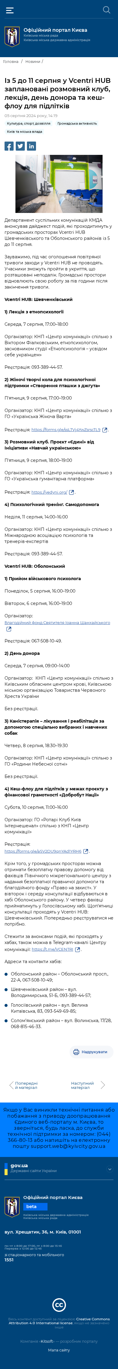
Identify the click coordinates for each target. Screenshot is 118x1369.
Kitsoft (47, 1341)
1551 (9, 1260)
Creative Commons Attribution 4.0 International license (59, 1321)
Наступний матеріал (82, 1085)
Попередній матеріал (26, 1085)
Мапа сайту (59, 1350)
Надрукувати (94, 1052)
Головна (10, 61)
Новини (32, 61)
